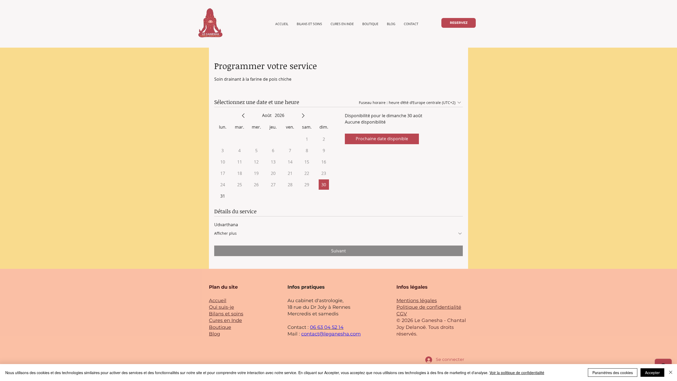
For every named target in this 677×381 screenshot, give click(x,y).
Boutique (220, 327)
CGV (401, 314)
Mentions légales (416, 300)
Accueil (217, 300)
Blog (214, 334)
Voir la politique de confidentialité (517, 372)
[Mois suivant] (303, 115)
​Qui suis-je (221, 307)
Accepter (652, 372)
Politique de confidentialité (428, 307)
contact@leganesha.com (331, 334)
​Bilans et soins (226, 314)
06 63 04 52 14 (327, 327)
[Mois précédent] (243, 115)
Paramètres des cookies (612, 372)
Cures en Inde (225, 320)
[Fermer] (670, 372)
